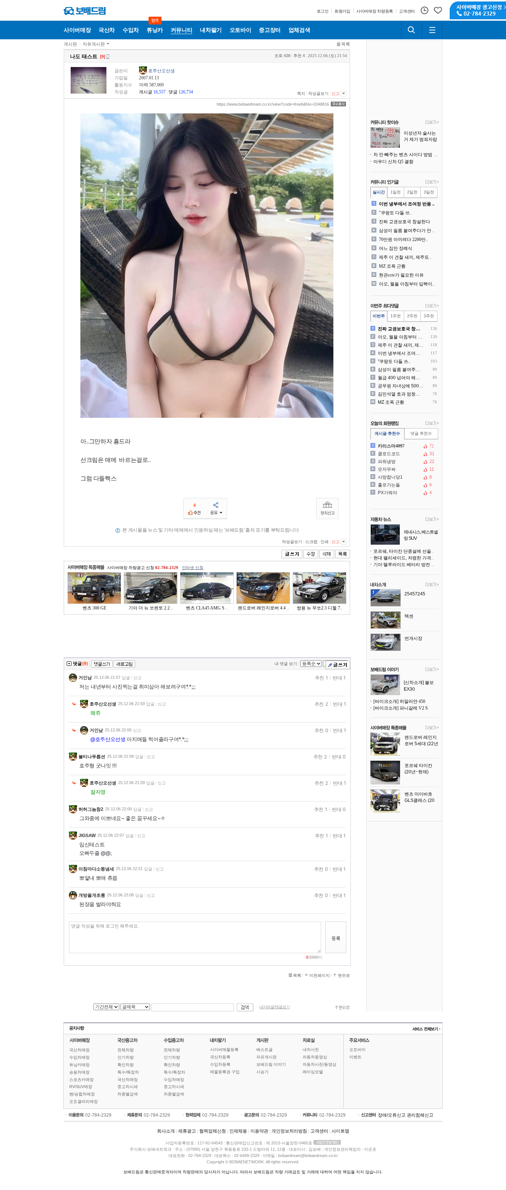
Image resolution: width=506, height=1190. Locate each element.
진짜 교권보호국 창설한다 (404, 221)
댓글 (173, 92)
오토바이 (357, 1049)
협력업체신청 (212, 1131)
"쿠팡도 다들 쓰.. (395, 212)
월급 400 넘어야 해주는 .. (401, 377)
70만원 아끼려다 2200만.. (403, 239)
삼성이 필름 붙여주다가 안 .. (407, 230)
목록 (345, 44)
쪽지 (301, 93)
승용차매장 (79, 1072)
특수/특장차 (128, 1072)
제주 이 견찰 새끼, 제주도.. (405, 257)
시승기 (262, 1072)
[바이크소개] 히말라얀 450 (399, 701)
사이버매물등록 (224, 1049)
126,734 (186, 92)
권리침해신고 (420, 1115)
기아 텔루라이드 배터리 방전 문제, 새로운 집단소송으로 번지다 (406, 564)
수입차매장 (79, 1057)
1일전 (395, 192)
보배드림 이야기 (271, 1064)
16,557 (159, 92)
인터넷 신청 (192, 567)
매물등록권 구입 (225, 1072)
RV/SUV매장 (80, 1086)
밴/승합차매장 (82, 1094)
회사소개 (166, 1131)
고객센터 (319, 1131)
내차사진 (311, 1049)
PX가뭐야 (404, 492)
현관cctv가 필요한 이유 (401, 275)
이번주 (379, 316)
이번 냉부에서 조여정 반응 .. (407, 203)
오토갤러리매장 (83, 1101)
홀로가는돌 (404, 484)
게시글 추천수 (387, 433)
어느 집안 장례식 (395, 248)
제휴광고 (187, 1131)
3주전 (429, 316)
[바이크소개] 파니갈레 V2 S (400, 708)
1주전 (395, 316)
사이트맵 (340, 1131)
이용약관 (259, 1131)
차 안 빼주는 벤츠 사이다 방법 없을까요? (406, 154)
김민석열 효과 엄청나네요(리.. (401, 394)
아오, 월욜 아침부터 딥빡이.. (407, 284)
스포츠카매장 (81, 1079)
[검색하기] (412, 30)
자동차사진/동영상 (319, 1064)
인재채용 (238, 1131)
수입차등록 (220, 1064)
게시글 (145, 92)
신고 (336, 93)
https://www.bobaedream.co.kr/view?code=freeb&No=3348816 (273, 104)
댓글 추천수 (421, 433)
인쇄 (324, 541)
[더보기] (432, 122)
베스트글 (264, 1049)
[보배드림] (85, 11)
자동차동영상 (315, 1057)
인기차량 (125, 1057)
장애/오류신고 (392, 1115)
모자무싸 (404, 469)
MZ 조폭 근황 (392, 266)
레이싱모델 (313, 1072)
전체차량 (125, 1050)
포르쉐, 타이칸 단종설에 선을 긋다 (406, 551)
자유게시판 (94, 44)
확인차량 (125, 1064)
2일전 (412, 192)
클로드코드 (404, 453)
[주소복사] (338, 104)
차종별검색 (127, 1094)
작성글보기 (318, 93)
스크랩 (311, 541)
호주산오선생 (161, 70)
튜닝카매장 (79, 1064)
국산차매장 (79, 1050)
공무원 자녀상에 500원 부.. (401, 386)
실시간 (379, 192)
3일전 (429, 192)
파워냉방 (404, 461)
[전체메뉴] (432, 30)
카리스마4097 (404, 446)
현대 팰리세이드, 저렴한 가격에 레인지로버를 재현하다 (406, 558)
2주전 (412, 316)
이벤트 (355, 1057)
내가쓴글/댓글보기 (274, 1007)
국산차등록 (220, 1057)
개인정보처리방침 (289, 1131)
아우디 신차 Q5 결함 (393, 161)
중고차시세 (127, 1086)
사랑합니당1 (404, 477)
